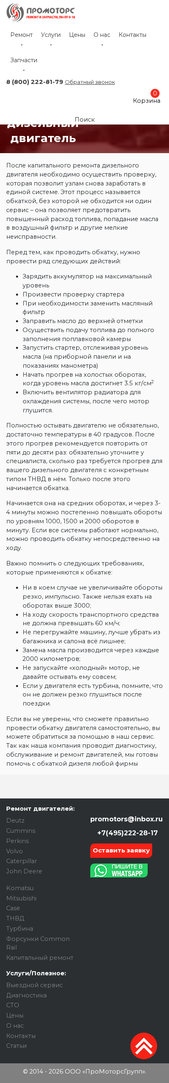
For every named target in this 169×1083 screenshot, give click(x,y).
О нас (102, 34)
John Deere (24, 871)
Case (13, 908)
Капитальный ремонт (39, 957)
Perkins (17, 841)
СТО (12, 1005)
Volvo (14, 851)
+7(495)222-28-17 (126, 833)
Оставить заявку (121, 850)
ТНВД (15, 918)
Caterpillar (21, 861)
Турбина (19, 928)
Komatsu (20, 888)
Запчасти (23, 60)
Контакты (132, 34)
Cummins (20, 830)
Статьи (16, 1045)
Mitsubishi (21, 898)
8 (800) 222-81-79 (34, 82)
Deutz (15, 820)
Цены (77, 34)
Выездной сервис (34, 985)
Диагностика (26, 995)
